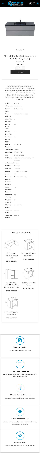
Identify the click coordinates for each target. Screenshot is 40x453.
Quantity (20, 64)
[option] (20, 29)
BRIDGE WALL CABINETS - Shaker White (11, 256)
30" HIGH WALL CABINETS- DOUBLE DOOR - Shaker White (11, 285)
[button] (20, 72)
